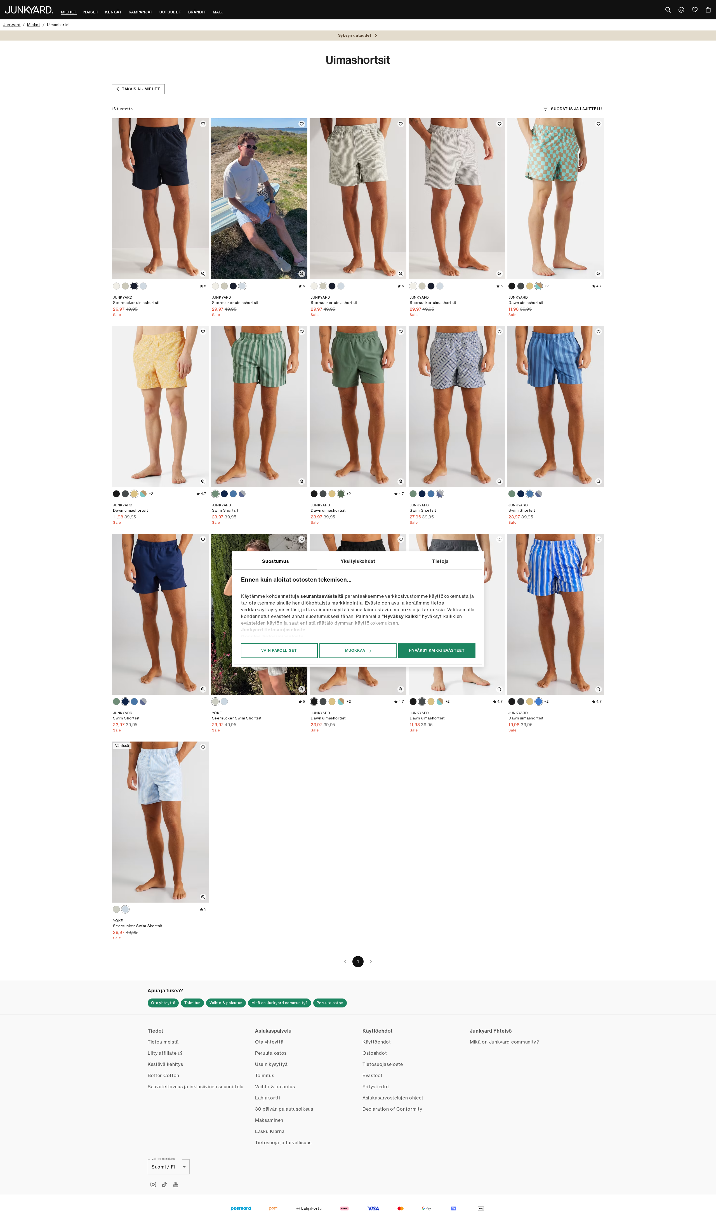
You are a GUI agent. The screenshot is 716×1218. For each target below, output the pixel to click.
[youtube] (175, 1184)
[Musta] (511, 286)
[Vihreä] (125, 286)
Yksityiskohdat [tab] (358, 561)
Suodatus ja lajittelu (576, 109)
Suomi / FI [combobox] (163, 1167)
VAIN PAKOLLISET (279, 650)
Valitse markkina (163, 1158)
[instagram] (153, 1184)
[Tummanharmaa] (520, 286)
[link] (681, 9)
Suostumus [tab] (275, 561)
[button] (163, 1003)
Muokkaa (355, 650)
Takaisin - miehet (141, 89)
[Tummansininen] (134, 286)
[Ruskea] (116, 286)
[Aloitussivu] (28, 10)
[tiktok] (164, 1184)
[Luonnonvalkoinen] (529, 286)
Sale (117, 315)
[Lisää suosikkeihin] (203, 123)
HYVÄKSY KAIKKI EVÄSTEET (437, 650)
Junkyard (11, 24)
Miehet (33, 24)
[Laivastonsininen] (224, 493)
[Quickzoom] (203, 273)
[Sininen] (143, 286)
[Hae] (668, 9)
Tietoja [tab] (440, 561)
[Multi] (242, 493)
